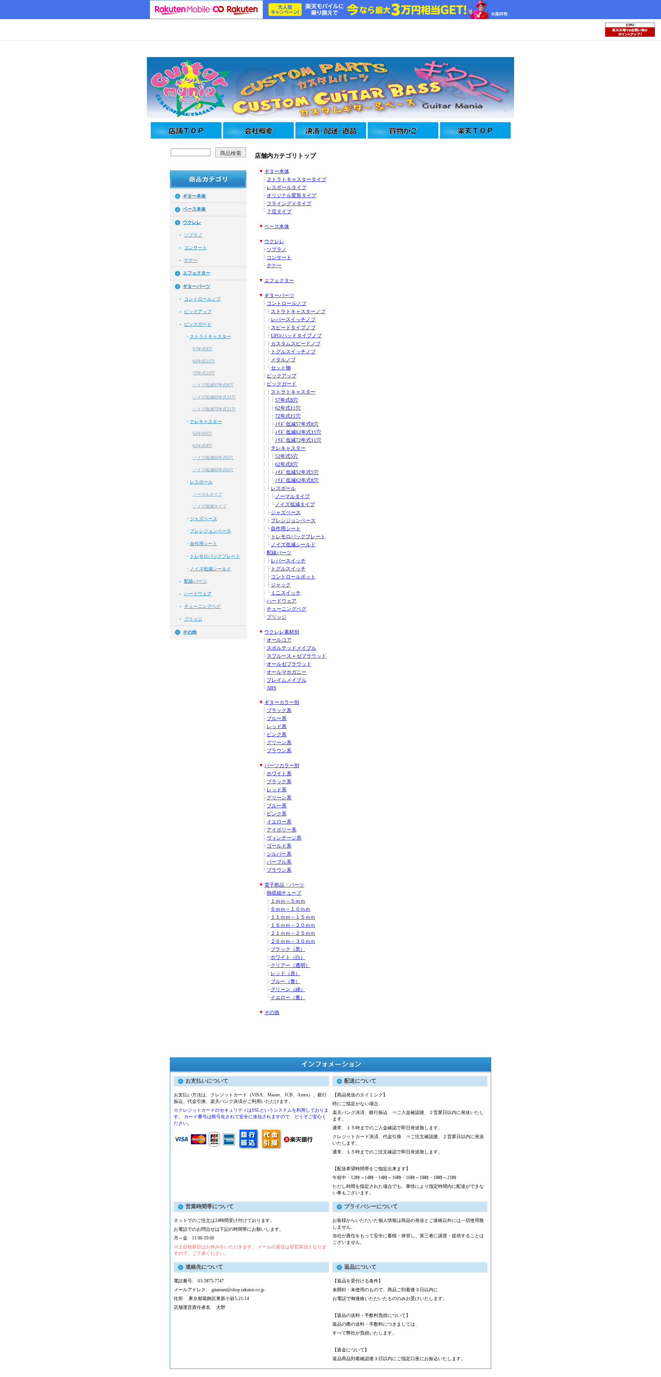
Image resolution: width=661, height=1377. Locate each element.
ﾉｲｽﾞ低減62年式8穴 (297, 480)
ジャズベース (203, 518)
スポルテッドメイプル (291, 648)
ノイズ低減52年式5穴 (213, 457)
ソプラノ (193, 235)
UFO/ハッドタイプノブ (296, 335)
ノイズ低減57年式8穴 (213, 384)
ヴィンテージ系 (284, 838)
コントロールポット (293, 577)
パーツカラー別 (281, 765)
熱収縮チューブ (284, 893)
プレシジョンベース (210, 531)
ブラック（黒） (287, 949)
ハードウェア (198, 593)
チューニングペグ (202, 606)
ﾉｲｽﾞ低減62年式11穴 (298, 432)
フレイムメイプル (286, 680)
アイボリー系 (281, 830)
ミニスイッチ (286, 593)
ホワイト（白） (287, 957)
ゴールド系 (279, 846)
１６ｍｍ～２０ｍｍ (292, 925)
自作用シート (203, 543)
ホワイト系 (279, 773)
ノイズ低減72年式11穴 (214, 409)
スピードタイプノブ (293, 327)
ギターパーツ (196, 286)
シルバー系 (279, 854)
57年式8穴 (202, 348)
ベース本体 (194, 209)
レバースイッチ (288, 561)
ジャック (281, 585)
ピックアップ (198, 311)
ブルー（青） (285, 981)
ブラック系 (279, 710)
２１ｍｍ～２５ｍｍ (292, 933)
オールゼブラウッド (289, 664)
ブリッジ (193, 619)
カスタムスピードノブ (296, 343)
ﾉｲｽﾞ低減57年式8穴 (297, 424)
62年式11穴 (204, 361)
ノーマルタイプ (207, 494)
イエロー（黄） (287, 997)
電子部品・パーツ (284, 885)
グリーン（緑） (287, 989)
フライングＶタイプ (289, 203)
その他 (190, 632)
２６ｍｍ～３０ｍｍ (292, 941)
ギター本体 (194, 196)
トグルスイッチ (288, 569)
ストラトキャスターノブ (298, 311)
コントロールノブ (202, 299)
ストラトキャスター (210, 336)
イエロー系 (279, 822)
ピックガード (198, 324)
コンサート (195, 247)
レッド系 (277, 726)
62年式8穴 (202, 445)
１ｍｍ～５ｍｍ (287, 901)
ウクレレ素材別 (281, 632)
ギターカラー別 (281, 702)
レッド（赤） (285, 973)
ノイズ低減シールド (210, 569)
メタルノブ (283, 360)
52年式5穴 (202, 433)
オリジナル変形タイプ (291, 195)
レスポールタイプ (286, 187)
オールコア (279, 640)
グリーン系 (279, 742)
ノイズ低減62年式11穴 (214, 397)
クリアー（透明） (290, 965)
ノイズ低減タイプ (209, 506)
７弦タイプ (279, 211)
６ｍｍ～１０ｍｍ (290, 909)
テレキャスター (206, 421)
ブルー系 (277, 718)
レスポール (201, 482)
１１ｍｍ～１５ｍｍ (292, 917)
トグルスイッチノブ (293, 351)
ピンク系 (277, 734)
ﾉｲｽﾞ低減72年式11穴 (298, 440)
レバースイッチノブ (293, 319)
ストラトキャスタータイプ (296, 179)
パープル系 (279, 862)
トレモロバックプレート (215, 556)
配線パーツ (195, 581)
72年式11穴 (204, 373)
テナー (191, 260)
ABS (271, 688)
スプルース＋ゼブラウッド (296, 656)
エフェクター (196, 273)
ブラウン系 (279, 750)
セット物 (281, 368)
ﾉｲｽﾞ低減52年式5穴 (297, 472)
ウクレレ (192, 222)
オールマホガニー (286, 672)
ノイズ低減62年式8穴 (213, 469)
